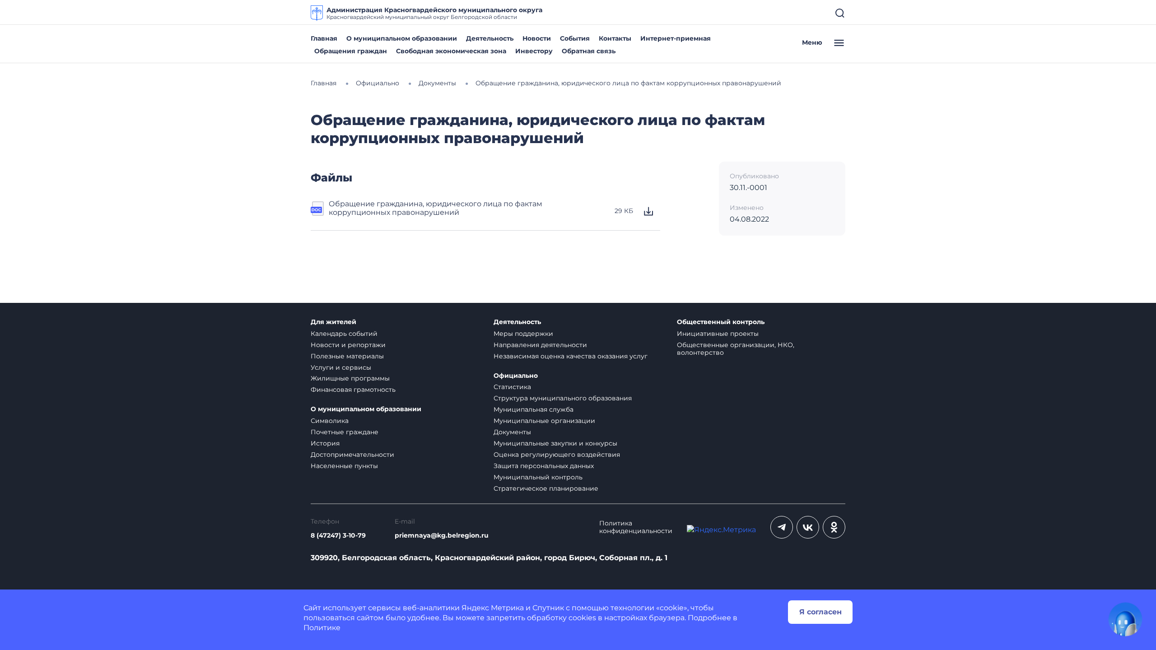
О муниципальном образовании (401, 38)
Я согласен (820, 612)
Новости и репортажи (348, 345)
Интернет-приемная (675, 38)
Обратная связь (588, 51)
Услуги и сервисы (341, 367)
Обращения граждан (350, 51)
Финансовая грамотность (353, 389)
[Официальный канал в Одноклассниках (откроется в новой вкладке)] (834, 527)
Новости (536, 38)
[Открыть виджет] (1125, 619)
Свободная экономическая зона (451, 51)
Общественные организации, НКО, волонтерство (735, 349)
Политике (321, 627)
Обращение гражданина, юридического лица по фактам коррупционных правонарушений (435, 208)
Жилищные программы (350, 378)
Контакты (615, 38)
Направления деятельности (540, 345)
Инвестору (534, 51)
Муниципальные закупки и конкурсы (555, 443)
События (575, 38)
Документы (512, 432)
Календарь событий (344, 334)
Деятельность (489, 38)
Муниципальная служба (533, 409)
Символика (330, 421)
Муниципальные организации (544, 421)
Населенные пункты (344, 466)
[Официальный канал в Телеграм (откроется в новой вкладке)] (781, 527)
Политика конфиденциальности (635, 527)
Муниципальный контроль (538, 477)
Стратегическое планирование (546, 488)
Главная (324, 38)
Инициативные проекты (718, 334)
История (325, 443)
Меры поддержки (523, 334)
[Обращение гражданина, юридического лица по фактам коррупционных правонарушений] (318, 211)
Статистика (512, 387)
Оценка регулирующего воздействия (557, 454)
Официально (516, 376)
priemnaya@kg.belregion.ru (442, 535)
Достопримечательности (352, 454)
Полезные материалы (347, 356)
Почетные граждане (344, 432)
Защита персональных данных (544, 466)
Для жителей (333, 322)
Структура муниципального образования (563, 398)
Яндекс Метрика (492, 608)
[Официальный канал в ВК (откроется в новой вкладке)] (808, 527)
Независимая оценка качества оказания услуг (571, 356)
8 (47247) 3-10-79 (338, 535)
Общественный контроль (720, 322)
